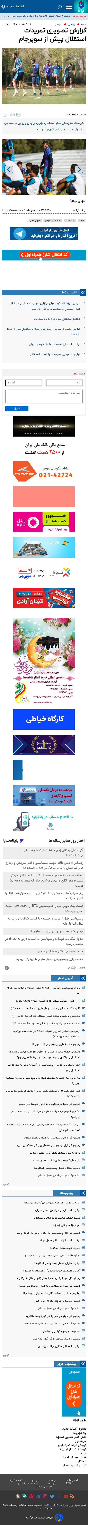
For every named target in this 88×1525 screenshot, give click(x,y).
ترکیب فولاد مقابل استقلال (64, 1248)
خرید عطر (80, 1453)
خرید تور (80, 1441)
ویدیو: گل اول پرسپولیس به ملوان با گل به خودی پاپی (48, 1145)
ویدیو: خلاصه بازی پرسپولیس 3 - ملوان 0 (56, 1044)
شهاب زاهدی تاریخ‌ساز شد (65, 1225)
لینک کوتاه (79, 210)
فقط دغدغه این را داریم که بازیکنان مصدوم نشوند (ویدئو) (46, 1023)
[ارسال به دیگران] (18, 115)
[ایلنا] (81, 6)
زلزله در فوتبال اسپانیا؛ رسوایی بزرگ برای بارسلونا (52, 1202)
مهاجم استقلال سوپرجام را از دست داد (57, 319)
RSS (68, 1483)
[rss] (71, 1497)
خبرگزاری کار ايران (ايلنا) (55, 1505)
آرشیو (6, 1184)
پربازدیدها (66, 1193)
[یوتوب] (65, 1497)
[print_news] (5, 115)
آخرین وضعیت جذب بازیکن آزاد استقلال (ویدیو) (51, 1271)
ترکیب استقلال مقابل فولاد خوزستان (59, 1346)
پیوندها (52, 1483)
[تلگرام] (37, 1497)
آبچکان (81, 1461)
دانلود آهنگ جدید (74, 1429)
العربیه (10, 6)
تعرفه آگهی (16, 1480)
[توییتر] (51, 1497)
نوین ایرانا (79, 1420)
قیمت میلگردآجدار (74, 1457)
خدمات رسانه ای (44, 1486)
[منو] (69, 6)
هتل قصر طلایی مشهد (71, 1437)
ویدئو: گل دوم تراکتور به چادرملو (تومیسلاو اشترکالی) (48, 1278)
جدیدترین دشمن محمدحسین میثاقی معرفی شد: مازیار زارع (45, 1016)
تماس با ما (72, 1480)
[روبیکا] (17, 1497)
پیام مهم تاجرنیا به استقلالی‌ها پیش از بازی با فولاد (51, 1293)
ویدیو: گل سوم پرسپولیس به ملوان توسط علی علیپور (49, 1104)
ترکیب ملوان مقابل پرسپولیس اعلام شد (57, 1168)
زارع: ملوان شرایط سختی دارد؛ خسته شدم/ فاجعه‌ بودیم (48, 1001)
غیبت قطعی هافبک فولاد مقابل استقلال (57, 1218)
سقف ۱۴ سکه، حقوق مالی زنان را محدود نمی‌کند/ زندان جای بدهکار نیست (38, 16)
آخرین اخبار (65, 978)
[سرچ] (60, 6)
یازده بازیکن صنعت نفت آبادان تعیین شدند (55, 1153)
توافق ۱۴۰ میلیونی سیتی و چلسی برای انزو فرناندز (52, 1255)
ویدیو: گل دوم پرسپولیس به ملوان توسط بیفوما (52, 1138)
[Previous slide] (9, 169)
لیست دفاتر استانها (27, 1483)
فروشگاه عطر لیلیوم (73, 1449)
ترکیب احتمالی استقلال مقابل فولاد (60, 1240)
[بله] (23, 1497)
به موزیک (79, 1433)
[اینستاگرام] (44, 1497)
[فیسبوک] (58, 1497)
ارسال (17, 408)
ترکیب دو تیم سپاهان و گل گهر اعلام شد (56, 1339)
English (20, 6)
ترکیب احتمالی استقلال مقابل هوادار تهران (54, 344)
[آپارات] (30, 1497)
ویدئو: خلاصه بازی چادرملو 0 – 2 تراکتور (57, 1301)
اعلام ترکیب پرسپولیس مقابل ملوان (59, 1175)
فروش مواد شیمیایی (72, 1445)
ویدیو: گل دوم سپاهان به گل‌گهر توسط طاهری (53, 1316)
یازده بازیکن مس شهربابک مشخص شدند (56, 1160)
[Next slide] (79, 169)
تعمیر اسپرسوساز (74, 1466)
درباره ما (52, 1480)
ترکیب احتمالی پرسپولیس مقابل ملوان (57, 1210)
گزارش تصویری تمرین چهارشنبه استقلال (55, 354)
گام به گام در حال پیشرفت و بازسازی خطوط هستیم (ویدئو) (45, 1008)
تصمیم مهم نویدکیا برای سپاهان (61, 1331)
